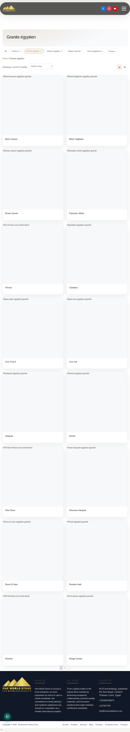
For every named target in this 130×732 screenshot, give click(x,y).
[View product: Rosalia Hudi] (97, 555)
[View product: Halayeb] (33, 407)
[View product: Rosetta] (33, 629)
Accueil (65, 725)
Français (123, 725)
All (5, 51)
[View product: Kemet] (97, 407)
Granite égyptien (34, 51)
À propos (99, 725)
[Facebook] (103, 8)
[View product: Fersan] (33, 258)
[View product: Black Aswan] (33, 110)
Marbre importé (75, 51)
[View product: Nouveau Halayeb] (97, 481)
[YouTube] (114, 8)
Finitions (16, 51)
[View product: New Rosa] (33, 481)
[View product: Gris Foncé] (33, 333)
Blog (91, 725)
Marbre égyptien (55, 51)
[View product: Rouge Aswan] (97, 629)
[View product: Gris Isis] (97, 333)
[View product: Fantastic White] (97, 184)
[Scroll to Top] (1, 730)
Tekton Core (33, 725)
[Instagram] (109, 8)
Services (83, 725)
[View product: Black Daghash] (97, 110)
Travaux (112, 51)
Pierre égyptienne (95, 51)
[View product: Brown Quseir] (33, 184)
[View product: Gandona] (97, 258)
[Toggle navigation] (123, 9)
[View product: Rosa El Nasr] (33, 555)
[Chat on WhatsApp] (7, 716)
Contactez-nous (111, 725)
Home (5, 58)
